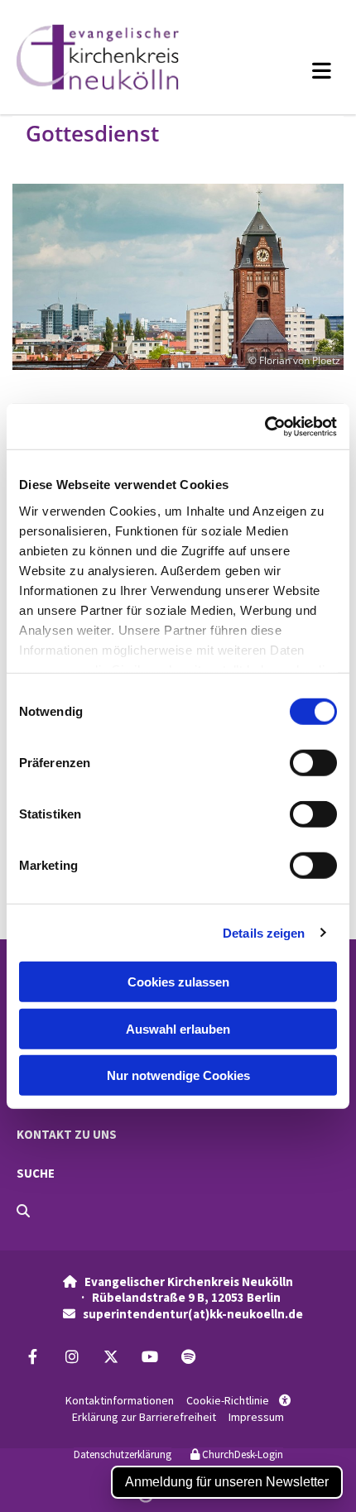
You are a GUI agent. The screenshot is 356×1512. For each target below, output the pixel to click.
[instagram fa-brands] (71, 1356)
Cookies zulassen (178, 982)
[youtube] (149, 1356)
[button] (291, 70)
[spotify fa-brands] (188, 1356)
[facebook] (32, 1356)
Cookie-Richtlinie (227, 1400)
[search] (23, 1210)
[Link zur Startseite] (118, 57)
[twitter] (110, 1356)
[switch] (313, 763)
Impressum (256, 1416)
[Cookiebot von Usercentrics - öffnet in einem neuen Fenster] (264, 426)
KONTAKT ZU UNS (67, 1134)
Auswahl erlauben (178, 1028)
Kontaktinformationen (119, 1400)
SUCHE (36, 1173)
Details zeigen (264, 932)
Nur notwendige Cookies (178, 1075)
